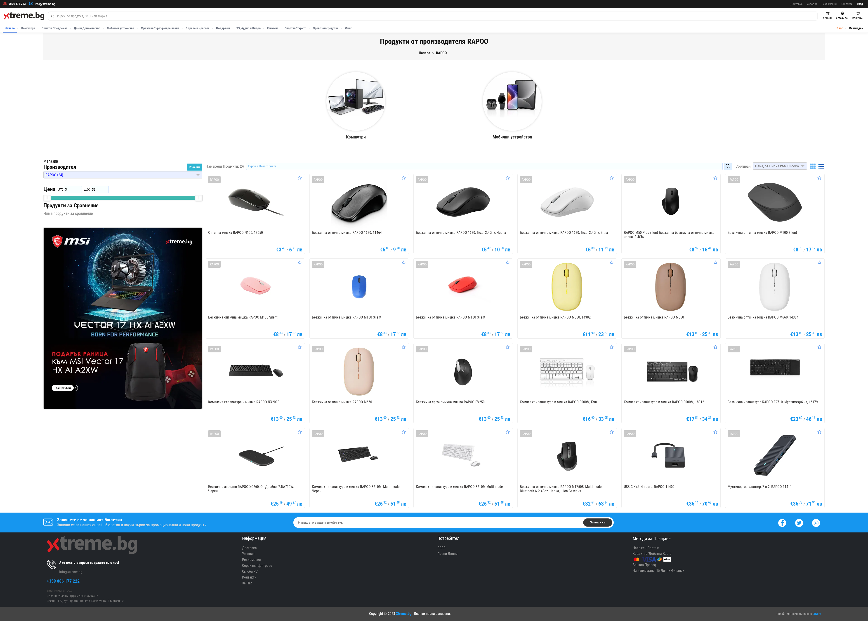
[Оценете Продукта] (300, 178)
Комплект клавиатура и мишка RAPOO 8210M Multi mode (459, 487)
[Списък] (821, 166)
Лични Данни (447, 554)
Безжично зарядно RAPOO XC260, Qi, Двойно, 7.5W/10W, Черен (251, 489)
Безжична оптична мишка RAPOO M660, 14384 (763, 317)
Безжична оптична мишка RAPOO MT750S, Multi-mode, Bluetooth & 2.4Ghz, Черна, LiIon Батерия (561, 489)
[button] (122, 174)
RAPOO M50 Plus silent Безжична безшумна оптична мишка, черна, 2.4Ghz (669, 234)
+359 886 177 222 (63, 581)
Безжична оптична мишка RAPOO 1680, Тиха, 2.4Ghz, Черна (461, 232)
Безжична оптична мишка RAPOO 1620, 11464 (347, 232)
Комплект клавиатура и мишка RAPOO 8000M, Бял (558, 402)
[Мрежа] (812, 166)
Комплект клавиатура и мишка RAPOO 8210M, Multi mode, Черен (356, 489)
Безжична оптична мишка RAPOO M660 (654, 317)
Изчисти (194, 167)
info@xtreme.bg (45, 4)
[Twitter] (799, 522)
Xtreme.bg (403, 614)
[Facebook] (782, 522)
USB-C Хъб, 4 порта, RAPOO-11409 (649, 487)
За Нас (247, 583)
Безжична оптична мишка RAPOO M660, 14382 (555, 317)
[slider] (47, 198)
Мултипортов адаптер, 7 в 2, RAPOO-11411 (760, 487)
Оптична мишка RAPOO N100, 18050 (235, 232)
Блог (840, 28)
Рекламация (829, 4)
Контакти (847, 4)
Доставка (796, 4)
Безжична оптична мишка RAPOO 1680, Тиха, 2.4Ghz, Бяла (564, 232)
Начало (10, 28)
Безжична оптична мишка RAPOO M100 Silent (762, 232)
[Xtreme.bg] (24, 16)
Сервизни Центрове (257, 565)
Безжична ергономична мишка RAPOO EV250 (450, 402)
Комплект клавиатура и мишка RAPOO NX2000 (243, 402)
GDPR (441, 548)
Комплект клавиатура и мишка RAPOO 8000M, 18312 (664, 402)
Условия (812, 4)
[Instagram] (816, 522)
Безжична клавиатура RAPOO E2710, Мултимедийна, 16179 (773, 402)
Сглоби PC (250, 571)
